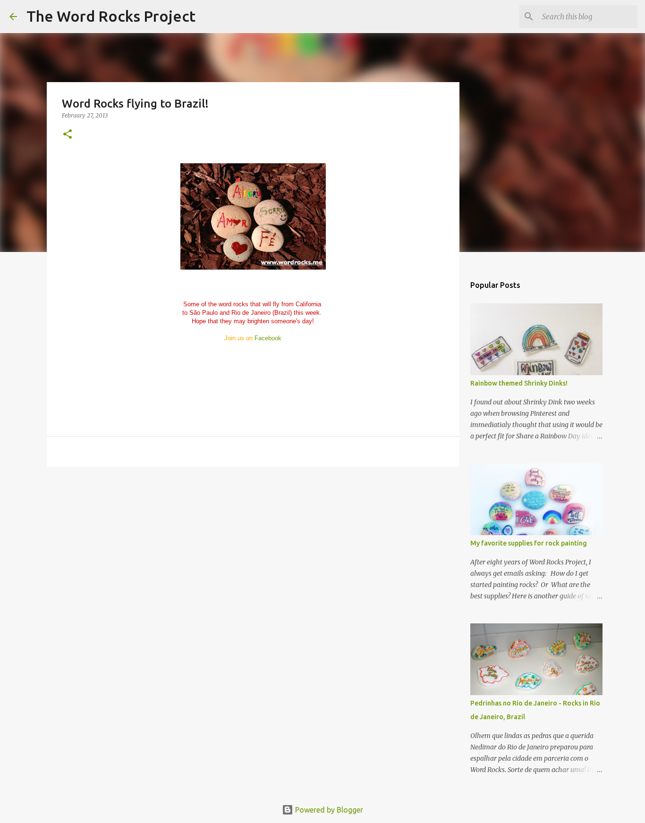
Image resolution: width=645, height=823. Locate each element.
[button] (67, 134)
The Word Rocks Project (110, 16)
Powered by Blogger (328, 810)
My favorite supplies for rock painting (528, 543)
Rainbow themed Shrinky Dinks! (519, 383)
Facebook (268, 338)
